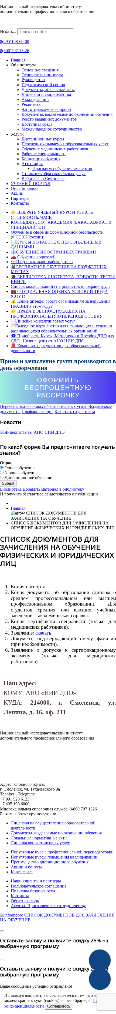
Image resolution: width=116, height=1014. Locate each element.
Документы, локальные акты (48, 89)
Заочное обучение (20, 472)
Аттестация (32, 163)
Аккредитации (35, 99)
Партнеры (20, 198)
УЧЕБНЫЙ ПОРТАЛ (30, 183)
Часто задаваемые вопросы (46, 109)
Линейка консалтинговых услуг (40, 843)
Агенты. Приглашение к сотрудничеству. (48, 905)
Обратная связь (25, 901)
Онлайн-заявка (24, 188)
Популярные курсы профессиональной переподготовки (62, 852)
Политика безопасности (33, 891)
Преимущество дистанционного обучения (49, 862)
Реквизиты (32, 104)
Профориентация (37, 411)
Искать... (8, 31)
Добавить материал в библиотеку (53, 489)
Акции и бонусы (26, 867)
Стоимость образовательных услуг (54, 173)
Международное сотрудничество (52, 129)
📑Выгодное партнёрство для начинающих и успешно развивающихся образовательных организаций (61, 328)
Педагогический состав (43, 84)
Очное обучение (19, 467)
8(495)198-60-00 (14, 41)
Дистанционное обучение (28, 477)
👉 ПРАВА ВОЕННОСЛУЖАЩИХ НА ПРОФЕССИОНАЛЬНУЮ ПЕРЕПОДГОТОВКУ (57, 313)
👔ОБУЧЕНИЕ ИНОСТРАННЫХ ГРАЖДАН (53, 252)
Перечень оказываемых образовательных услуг (65, 144)
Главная (18, 60)
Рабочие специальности (44, 153)
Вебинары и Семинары (43, 178)
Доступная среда (37, 124)
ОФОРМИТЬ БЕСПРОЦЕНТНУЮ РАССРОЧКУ (58, 387)
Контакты (20, 203)
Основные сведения (40, 70)
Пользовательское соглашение (38, 886)
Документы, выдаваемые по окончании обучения (67, 114)
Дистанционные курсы (43, 139)
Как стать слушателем (74, 411)
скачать (43, 633)
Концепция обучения (41, 159)
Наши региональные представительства (37, 25)
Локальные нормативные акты (39, 838)
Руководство (33, 79)
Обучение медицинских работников (55, 149)
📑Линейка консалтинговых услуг (43, 321)
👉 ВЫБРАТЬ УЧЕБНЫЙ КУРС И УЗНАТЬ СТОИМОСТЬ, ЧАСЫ (52, 214)
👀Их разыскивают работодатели (42, 261)
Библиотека (11, 489)
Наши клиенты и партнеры (36, 881)
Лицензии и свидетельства (46, 94)
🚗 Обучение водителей (33, 257)
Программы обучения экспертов (62, 168)
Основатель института (42, 75)
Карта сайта (22, 872)
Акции (17, 193)
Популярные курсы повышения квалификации (54, 857)
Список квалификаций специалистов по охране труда (60, 286)
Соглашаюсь (58, 1006)
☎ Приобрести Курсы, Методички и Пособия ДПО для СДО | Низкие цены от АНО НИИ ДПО (62, 338)
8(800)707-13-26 (14, 50)
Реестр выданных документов (49, 119)
